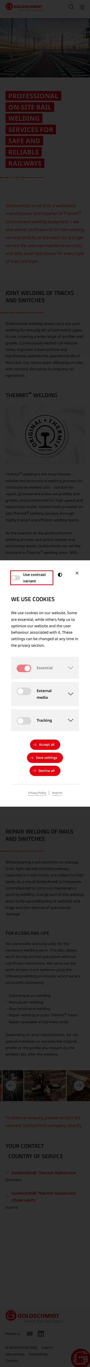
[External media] (68, 694)
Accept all (46, 744)
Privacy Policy (37, 793)
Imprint (57, 793)
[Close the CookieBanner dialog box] (77, 573)
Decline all (47, 770)
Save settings (46, 757)
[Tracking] (67, 720)
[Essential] (67, 667)
